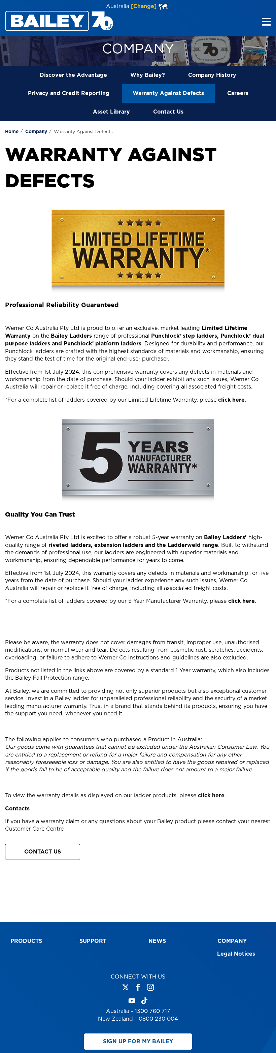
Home (12, 131)
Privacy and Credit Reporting (68, 93)
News (157, 941)
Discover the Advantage (73, 75)
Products (26, 941)
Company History (212, 75)
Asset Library (111, 112)
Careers (237, 93)
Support (92, 941)
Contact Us (168, 112)
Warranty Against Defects (168, 93)
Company (36, 131)
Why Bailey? (147, 75)
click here (231, 400)
